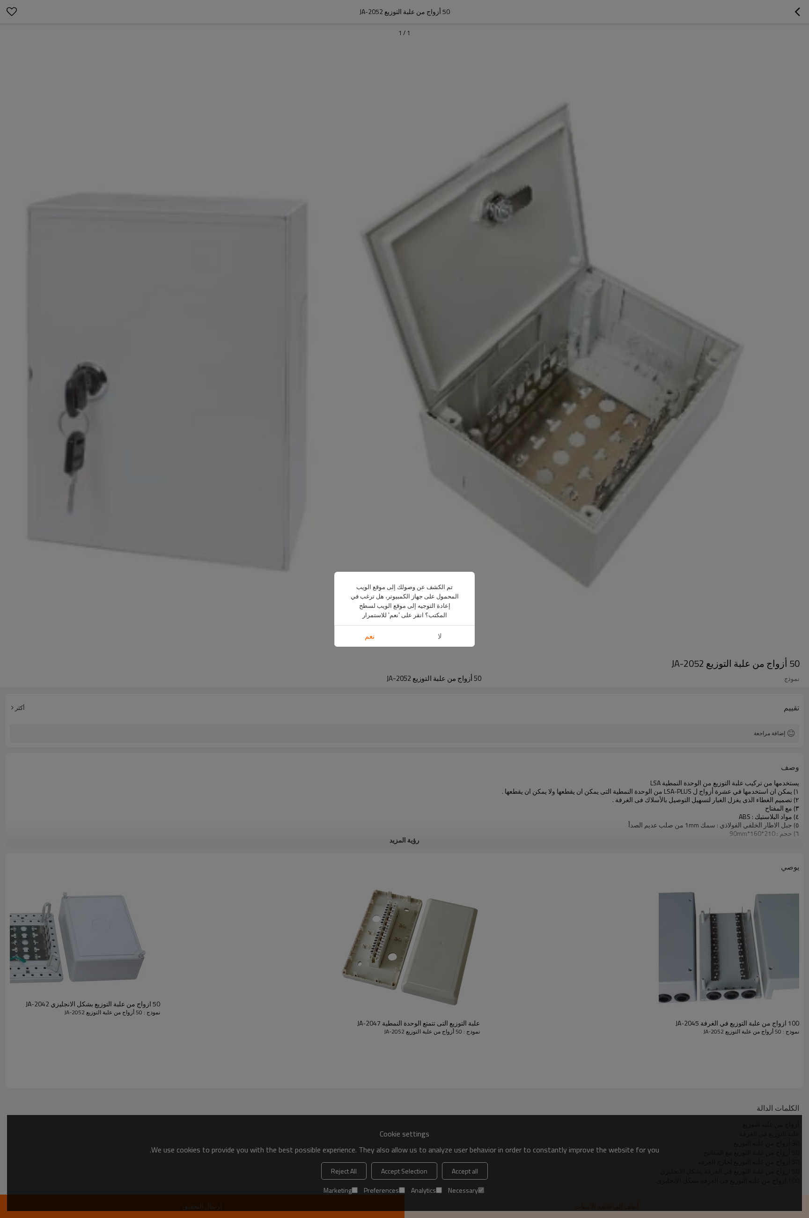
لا (440, 636)
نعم (370, 636)
